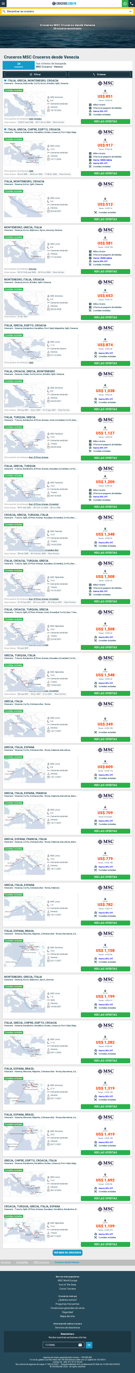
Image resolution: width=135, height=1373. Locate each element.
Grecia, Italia (13, 701)
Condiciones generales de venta (67, 1308)
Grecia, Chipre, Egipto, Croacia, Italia (30, 1160)
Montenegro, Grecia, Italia (23, 227)
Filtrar (37, 74)
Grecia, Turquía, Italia (20, 655)
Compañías (22, 1262)
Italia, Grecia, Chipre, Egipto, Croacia (34, 129)
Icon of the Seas (67, 1284)
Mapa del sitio (67, 1316)
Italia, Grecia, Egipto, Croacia (25, 325)
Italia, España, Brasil (19, 931)
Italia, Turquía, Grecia (20, 417)
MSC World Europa (67, 1280)
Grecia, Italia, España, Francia (25, 793)
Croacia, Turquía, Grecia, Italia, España (32, 1206)
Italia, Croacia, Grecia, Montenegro (29, 371)
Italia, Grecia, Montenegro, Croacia (33, 80)
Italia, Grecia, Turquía (20, 466)
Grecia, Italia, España (19, 747)
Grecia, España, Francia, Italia (25, 839)
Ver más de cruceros (67, 1252)
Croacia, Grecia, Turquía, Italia (26, 515)
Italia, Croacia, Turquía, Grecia (26, 561)
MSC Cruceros (41, 1262)
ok (89, 1345)
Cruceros (6, 1262)
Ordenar (101, 74)
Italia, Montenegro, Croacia (24, 181)
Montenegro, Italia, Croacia (24, 279)
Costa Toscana (67, 1288)
